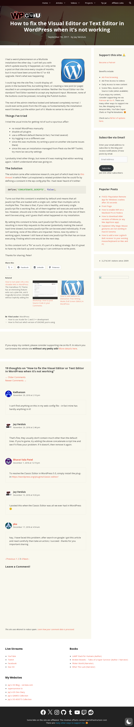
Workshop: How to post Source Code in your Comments (43, 303)
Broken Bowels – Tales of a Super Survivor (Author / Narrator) (100, 659)
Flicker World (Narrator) (82, 663)
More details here (68, 348)
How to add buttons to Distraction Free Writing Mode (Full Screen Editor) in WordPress (71, 300)
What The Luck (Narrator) (83, 667)
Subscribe (106, 168)
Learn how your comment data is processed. (56, 629)
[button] (129, 722)
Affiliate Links (118, 3)
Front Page (107, 206)
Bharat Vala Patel (23, 459)
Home (45, 3)
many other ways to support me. (70, 723)
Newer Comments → (15, 380)
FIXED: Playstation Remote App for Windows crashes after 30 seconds (114, 199)
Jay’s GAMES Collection (18, 695)
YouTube (12, 656)
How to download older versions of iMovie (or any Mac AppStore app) (113, 219)
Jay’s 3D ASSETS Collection (20, 699)
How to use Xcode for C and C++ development (28, 319)
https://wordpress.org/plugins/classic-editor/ (35, 476)
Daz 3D (11, 667)
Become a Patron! (107, 62)
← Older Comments (15, 377)
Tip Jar (104, 3)
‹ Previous (10, 558)
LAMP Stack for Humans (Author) (87, 656)
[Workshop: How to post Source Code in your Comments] (45, 290)
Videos (74, 3)
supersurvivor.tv (15, 688)
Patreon (102, 100)
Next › (26, 558)
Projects (89, 3)
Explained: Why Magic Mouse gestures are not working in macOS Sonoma (115, 228)
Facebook (12, 663)
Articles (59, 3)
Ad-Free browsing (110, 77)
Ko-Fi (111, 100)
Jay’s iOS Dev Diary (16, 692)
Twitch (11, 659)
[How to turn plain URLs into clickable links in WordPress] (19, 290)
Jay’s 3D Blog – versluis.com (20, 685)
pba (15, 524)
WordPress (24, 316)
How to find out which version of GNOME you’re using (31, 322)
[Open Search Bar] (130, 3)
